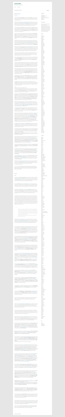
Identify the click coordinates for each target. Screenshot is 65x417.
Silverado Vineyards (23, 349)
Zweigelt (23, 407)
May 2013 (42, 95)
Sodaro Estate (30, 380)
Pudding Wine (42, 258)
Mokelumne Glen (16, 192)
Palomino (42, 240)
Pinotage (25, 167)
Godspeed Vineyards (30, 271)
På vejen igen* (42, 19)
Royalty (42, 266)
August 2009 (42, 126)
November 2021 (43, 51)
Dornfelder (42, 187)
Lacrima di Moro (43, 209)
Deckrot (42, 184)
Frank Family (19, 155)
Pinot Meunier (42, 252)
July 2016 (42, 82)
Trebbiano (42, 301)
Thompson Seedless (43, 289)
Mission (42, 223)
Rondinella (42, 263)
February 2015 (42, 87)
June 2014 (42, 90)
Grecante (42, 200)
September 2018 (43, 71)
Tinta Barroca (42, 292)
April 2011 (42, 108)
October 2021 (42, 52)
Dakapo (42, 183)
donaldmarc (31, 407)
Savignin (42, 275)
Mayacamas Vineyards (34, 277)
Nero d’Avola (42, 238)
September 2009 (43, 125)
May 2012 (42, 99)
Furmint (42, 195)
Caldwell (31, 367)
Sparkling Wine (42, 279)
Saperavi (42, 270)
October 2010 (42, 113)
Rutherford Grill (23, 161)
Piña (35, 148)
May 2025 (42, 37)
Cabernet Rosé (42, 165)
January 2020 (42, 60)
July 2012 (42, 97)
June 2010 (42, 117)
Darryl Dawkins (22, 27)
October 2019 (42, 63)
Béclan (42, 153)
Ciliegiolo (42, 176)
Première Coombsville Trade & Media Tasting (25, 303)
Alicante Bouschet (43, 140)
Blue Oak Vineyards (22, 364)
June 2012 (42, 98)
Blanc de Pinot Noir (43, 156)
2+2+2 (15, 173)
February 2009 (42, 131)
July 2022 (42, 47)
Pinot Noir (23, 167)
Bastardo (42, 152)
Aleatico (42, 139)
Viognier (19, 407)
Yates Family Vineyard (27, 227)
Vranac (42, 315)
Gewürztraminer (43, 197)
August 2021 (42, 53)
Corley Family (19, 150)
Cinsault (42, 177)
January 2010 (42, 121)
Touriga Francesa (43, 298)
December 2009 (43, 122)
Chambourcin (42, 170)
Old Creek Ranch (26, 183)
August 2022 (42, 46)
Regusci (31, 47)
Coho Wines (27, 370)
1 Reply (15, 175)
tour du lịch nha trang (43, 29)
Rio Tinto (42, 261)
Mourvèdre (24, 406)
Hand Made (26, 257)
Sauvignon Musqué (43, 273)
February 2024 (42, 39)
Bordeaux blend (43, 159)
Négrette (42, 236)
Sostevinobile (17, 3)
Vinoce (32, 238)
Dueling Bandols (43, 16)
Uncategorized (42, 305)
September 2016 (43, 81)
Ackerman (35, 353)
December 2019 (43, 61)
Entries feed (42, 323)
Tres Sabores (27, 141)
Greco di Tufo (42, 201)
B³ (32, 195)
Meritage (42, 220)
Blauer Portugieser (43, 157)
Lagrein (42, 210)
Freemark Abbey (24, 156)
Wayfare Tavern (16, 203)
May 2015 (42, 86)
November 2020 (43, 57)
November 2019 (43, 62)
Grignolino (42, 205)
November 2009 (43, 123)
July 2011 (42, 105)
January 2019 (42, 69)
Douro (42, 188)
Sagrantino (42, 267)
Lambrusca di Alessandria (44, 211)
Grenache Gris (42, 204)
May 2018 (42, 73)
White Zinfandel (43, 316)
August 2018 (42, 72)
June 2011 (42, 106)
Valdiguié (42, 306)
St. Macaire (42, 281)
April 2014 (42, 91)
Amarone (42, 144)
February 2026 (42, 36)
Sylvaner (42, 283)
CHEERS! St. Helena (28, 123)
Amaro (42, 143)
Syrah (17, 407)
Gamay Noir (42, 196)
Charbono (42, 171)
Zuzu (15, 24)
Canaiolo (42, 167)
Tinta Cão (42, 293)
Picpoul (42, 247)
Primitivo (42, 257)
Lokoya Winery (36, 264)
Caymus (30, 136)
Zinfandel (21, 407)
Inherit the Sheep (26, 316)
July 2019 (42, 65)
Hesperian (22, 360)
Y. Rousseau (18, 248)
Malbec (20, 406)
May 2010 (42, 118)
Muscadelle (42, 230)
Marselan (42, 217)
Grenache (15, 406)
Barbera (42, 151)
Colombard (35, 405)
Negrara (42, 235)
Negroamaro (42, 237)
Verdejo (42, 307)
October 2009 (42, 124)
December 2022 (43, 44)
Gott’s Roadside (35, 113)
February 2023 (42, 43)
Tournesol (24, 325)
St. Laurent (42, 280)
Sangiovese (32, 167)
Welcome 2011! (17, 13)
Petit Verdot (17, 167)
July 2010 (42, 116)
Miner (30, 81)
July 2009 (42, 127)
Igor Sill (42, 31)
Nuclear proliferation (46, 31)
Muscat (42, 231)
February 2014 (42, 92)
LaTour (17, 285)
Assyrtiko (42, 147)
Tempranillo (42, 287)
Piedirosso (42, 249)
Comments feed (43, 324)
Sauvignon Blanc (35, 167)
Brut (41, 162)
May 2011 (42, 107)
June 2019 (42, 66)
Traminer (42, 300)
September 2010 (43, 114)
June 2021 (42, 54)
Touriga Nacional (43, 299)
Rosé (28, 406)
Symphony (42, 284)
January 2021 (42, 56)
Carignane (42, 168)
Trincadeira (42, 302)
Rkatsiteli (42, 262)
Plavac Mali (42, 255)
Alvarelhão (21, 166)
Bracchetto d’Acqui (43, 160)
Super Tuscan (42, 282)
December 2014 (43, 88)
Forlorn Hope (28, 23)
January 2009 (42, 132)
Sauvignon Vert (43, 274)
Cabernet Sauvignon (28, 166)
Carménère (29, 405)
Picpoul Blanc (42, 248)
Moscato (42, 226)
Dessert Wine (42, 185)
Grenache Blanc (43, 203)
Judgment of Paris (24, 157)
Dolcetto (42, 186)
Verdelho (42, 308)
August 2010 (42, 115)
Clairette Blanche (43, 178)
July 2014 (42, 89)
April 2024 (42, 38)
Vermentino (42, 309)
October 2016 (42, 80)
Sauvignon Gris (42, 272)
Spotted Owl (25, 286)
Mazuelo (42, 218)
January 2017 (42, 78)
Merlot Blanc (42, 222)
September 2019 (43, 64)
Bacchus (42, 149)
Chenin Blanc (42, 174)
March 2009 (42, 130)
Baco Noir (42, 150)
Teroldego (42, 288)
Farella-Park (16, 388)
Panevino (29, 161)
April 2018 (42, 74)
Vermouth (42, 310)
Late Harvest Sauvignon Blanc (44, 212)
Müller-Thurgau (43, 229)
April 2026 (42, 35)
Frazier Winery (20, 382)
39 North (28, 43)
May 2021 (42, 55)
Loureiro (18, 406)
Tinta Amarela (42, 290)
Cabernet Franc (24, 166)
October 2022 (42, 45)
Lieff (37, 139)
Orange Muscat (43, 239)
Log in (42, 322)
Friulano (42, 193)
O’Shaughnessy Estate (25, 239)
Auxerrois (42, 148)
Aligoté (42, 141)
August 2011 (42, 104)
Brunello (42, 161)
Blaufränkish (42, 158)
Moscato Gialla (42, 227)
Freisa (41, 192)
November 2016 (43, 79)
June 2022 (42, 48)
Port (27, 167)
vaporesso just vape (43, 25)
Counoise (42, 182)
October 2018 (42, 70)
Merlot (15, 167)
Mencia (42, 219)
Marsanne (35, 166)
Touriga (42, 297)
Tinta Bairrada (42, 291)
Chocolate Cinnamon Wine (44, 175)
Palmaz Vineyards (26, 344)
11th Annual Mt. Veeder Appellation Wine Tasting (23, 220)
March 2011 (42, 109)
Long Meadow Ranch (31, 115)
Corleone (18, 129)
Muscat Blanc (42, 232)
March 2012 (42, 100)
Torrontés (42, 296)
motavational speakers (43, 27)
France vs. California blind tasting (18, 105)
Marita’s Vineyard (16, 332)
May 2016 (42, 83)
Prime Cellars (29, 336)
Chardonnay (32, 166)
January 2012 (42, 101)
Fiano (41, 191)
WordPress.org (42, 325)
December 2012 (43, 96)
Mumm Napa (21, 102)
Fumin (42, 194)
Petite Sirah (20, 167)
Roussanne (29, 167)
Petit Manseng (42, 244)
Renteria (26, 237)
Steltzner (29, 68)
